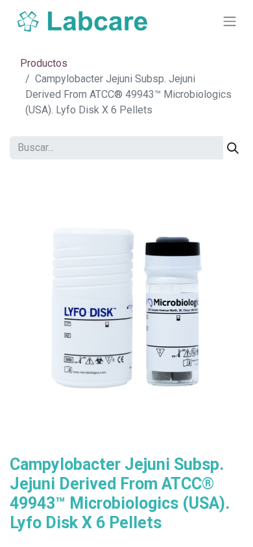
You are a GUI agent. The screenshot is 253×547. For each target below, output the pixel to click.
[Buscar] (233, 147)
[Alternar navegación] (229, 22)
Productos (43, 63)
